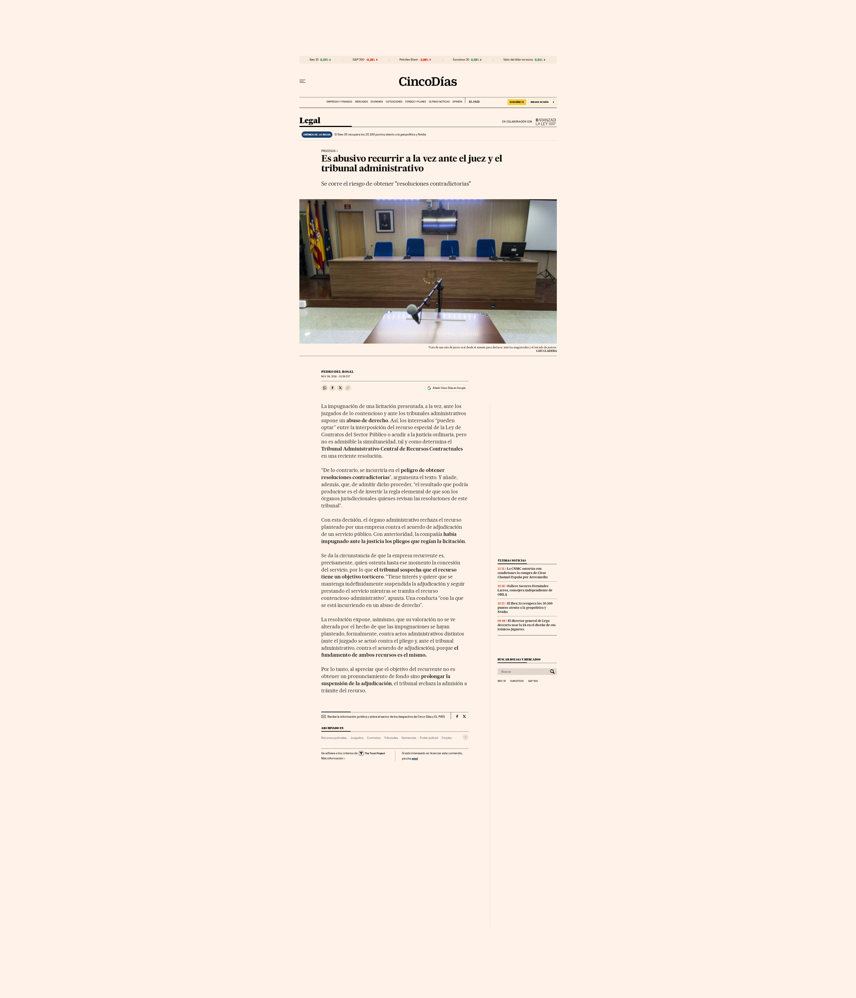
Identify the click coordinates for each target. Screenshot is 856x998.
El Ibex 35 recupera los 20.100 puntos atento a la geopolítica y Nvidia (380, 134)
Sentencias (408, 738)
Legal (309, 121)
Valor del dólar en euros (518, 59)
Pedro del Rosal (337, 372)
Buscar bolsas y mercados (519, 659)
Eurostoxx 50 (461, 59)
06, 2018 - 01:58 (335, 376)
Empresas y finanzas (339, 101)
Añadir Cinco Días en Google (449, 387)
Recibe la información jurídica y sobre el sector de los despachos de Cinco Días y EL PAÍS (386, 716)
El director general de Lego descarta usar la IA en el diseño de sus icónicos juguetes (527, 625)
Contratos (374, 738)
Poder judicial (429, 738)
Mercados (361, 101)
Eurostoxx (517, 681)
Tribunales (391, 738)
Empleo (447, 738)
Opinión (457, 101)
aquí (415, 758)
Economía (377, 101)
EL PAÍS (472, 100)
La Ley (544, 121)
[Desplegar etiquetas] (466, 737)
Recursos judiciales (334, 738)
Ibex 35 (314, 59)
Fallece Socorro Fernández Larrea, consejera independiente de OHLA (525, 590)
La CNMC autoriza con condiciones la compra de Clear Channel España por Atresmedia (523, 573)
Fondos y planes (415, 101)
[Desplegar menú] (302, 81)
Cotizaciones (394, 101)
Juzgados (356, 738)
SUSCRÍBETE (517, 102)
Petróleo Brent (408, 59)
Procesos (328, 151)
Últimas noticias (439, 101)
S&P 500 (358, 59)
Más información (332, 758)
